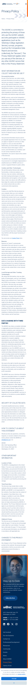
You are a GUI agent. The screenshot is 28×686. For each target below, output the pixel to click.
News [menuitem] (5, 655)
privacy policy (21, 674)
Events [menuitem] (5, 652)
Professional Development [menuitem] (11, 642)
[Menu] (26, 4)
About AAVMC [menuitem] (7, 659)
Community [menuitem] (6, 649)
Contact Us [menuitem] (6, 639)
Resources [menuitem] (6, 645)
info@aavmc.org (6, 440)
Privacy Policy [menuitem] (7, 662)
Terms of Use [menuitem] (7, 665)
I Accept (14, 678)
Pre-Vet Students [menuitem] (8, 635)
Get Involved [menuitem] (7, 632)
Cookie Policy (16, 238)
